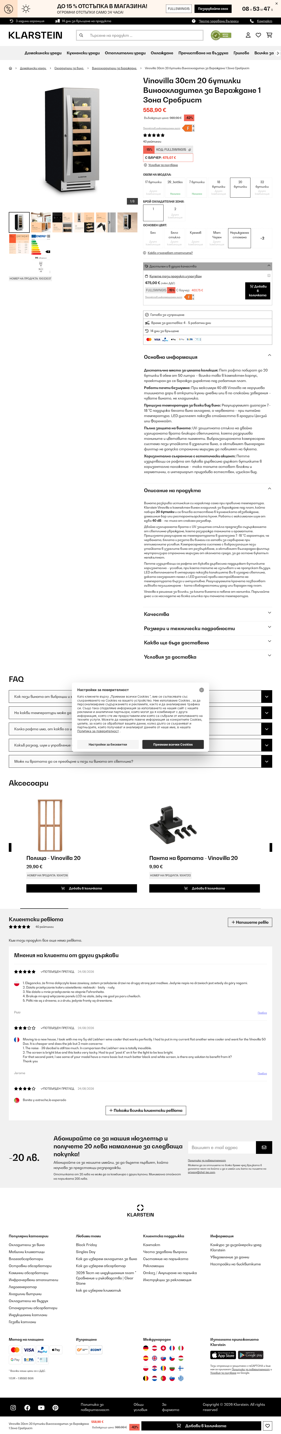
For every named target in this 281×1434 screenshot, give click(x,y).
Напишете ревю (251, 922)
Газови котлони (22, 1322)
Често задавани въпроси (219, 21)
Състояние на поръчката (165, 1259)
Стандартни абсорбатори (33, 1308)
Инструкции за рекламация (167, 1280)
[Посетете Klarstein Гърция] (181, 1378)
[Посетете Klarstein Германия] (145, 1348)
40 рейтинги (152, 141)
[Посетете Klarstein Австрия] (154, 1348)
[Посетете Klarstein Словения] (172, 1378)
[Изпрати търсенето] (81, 35)
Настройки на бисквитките (235, 1264)
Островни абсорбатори (30, 1266)
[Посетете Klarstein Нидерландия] (154, 1378)
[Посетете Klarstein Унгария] (181, 1358)
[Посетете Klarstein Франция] (172, 1348)
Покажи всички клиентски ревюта (147, 1110)
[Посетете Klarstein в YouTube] (41, 1407)
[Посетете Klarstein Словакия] (163, 1358)
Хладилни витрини (25, 1294)
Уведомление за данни (229, 1257)
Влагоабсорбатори (26, 1259)
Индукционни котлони (28, 1315)
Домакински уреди (33, 68)
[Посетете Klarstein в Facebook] (27, 1407)
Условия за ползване (223, 1372)
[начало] (14, 68)
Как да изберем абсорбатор (101, 1266)
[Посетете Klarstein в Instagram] (13, 1407)
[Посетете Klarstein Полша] (145, 1368)
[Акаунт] (248, 35)
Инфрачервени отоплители (33, 1280)
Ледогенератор (23, 1287)
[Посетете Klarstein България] (172, 1368)
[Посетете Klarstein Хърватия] (154, 1368)
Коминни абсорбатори (28, 1273)
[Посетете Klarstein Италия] (181, 1348)
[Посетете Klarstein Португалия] (163, 1378)
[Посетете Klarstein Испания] (145, 1358)
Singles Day (85, 1252)
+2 (262, 238)
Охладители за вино (27, 1245)
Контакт (264, 21)
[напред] (277, 53)
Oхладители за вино (69, 68)
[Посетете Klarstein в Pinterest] (55, 1407)
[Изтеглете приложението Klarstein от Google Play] (251, 1355)
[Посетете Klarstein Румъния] (163, 1368)
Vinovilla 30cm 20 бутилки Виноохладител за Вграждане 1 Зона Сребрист (197, 68)
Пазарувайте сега (213, 9)
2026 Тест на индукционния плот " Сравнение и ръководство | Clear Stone (106, 1278)
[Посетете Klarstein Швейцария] (163, 1348)
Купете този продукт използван (176, 276)
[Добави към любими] (267, 1425)
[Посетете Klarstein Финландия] (181, 1368)
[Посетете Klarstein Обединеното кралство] (154, 1358)
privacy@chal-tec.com (201, 1172)
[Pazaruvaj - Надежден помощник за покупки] (221, 35)
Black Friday (86, 1245)
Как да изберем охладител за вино (106, 1259)
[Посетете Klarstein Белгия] (145, 1378)
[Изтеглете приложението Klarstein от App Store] (223, 1355)
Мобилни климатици (27, 1252)
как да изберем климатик (98, 1290)
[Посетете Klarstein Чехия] (172, 1358)
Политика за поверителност (207, 1160)
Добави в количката (205, 1425)
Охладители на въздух (28, 1301)
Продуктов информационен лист (161, 128)
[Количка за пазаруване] (269, 35)
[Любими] (258, 35)
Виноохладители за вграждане (114, 68)
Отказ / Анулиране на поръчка (170, 1273)
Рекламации (153, 1266)
